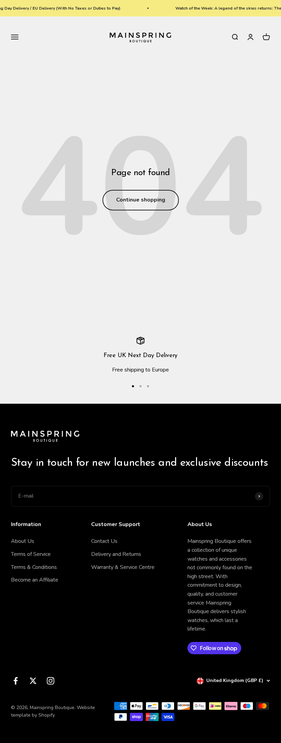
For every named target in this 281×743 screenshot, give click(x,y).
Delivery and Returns (116, 554)
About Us (22, 541)
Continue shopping (140, 200)
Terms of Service (31, 554)
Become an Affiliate (34, 580)
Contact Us (104, 541)
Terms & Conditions (34, 567)
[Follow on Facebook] (15, 680)
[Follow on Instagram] (50, 680)
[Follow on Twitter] (33, 680)
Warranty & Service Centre (123, 567)
